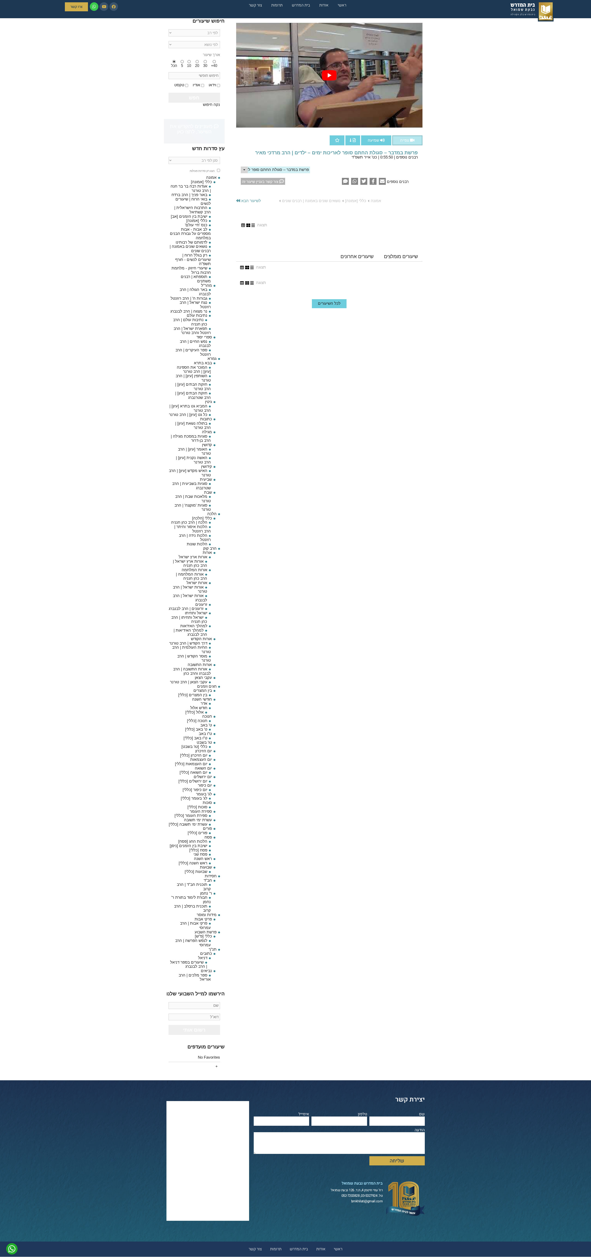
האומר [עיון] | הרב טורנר (194, 451)
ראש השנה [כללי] (193, 863)
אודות (324, 5)
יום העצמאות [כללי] (191, 764)
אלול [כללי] (194, 712)
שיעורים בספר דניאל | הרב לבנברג (188, 964)
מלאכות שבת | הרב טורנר (193, 498)
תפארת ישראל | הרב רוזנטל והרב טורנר (192, 330)
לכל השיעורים (329, 303)
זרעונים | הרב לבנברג (186, 608)
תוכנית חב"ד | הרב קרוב (194, 886)
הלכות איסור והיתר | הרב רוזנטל (192, 529)
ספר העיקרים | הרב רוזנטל (193, 352)
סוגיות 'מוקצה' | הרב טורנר (193, 507)
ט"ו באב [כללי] (195, 738)
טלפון (362, 1114)
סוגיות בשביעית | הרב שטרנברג (191, 485)
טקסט (179, 85)
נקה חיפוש (211, 104)
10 (189, 66)
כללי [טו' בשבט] (194, 746)
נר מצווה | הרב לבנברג (188, 311)
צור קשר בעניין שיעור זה (260, 182)
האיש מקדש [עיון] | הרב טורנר (190, 473)
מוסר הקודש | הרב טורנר (194, 658)
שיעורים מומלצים (401, 256)
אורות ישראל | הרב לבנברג (190, 598)
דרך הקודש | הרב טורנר (188, 643)
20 (197, 66)
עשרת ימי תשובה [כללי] (188, 824)
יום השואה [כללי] (193, 772)
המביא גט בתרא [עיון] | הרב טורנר (190, 408)
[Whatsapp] (94, 6)
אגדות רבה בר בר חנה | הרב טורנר (191, 188)
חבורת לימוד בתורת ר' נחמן (191, 899)
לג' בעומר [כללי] (194, 798)
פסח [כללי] (198, 850)
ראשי (342, 5)
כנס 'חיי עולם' (196, 225)
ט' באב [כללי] (196, 729)
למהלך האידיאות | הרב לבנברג (190, 632)
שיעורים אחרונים (357, 256)
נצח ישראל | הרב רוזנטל (195, 304)
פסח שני (200, 854)
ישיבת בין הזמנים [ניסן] (188, 846)
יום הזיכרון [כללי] (193, 755)
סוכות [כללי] (197, 807)
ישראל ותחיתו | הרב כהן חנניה (189, 619)
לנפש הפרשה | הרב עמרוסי (193, 942)
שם (422, 1114)
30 (205, 66)
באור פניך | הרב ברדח (189, 195)
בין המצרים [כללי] (192, 695)
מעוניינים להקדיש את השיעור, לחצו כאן (192, 129)
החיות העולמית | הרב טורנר (191, 649)
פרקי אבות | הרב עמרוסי (195, 925)
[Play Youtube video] (329, 75)
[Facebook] (113, 6)
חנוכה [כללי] (197, 721)
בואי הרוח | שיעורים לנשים (193, 201)
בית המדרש (301, 5)
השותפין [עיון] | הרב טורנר (193, 378)
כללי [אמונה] (355, 201)
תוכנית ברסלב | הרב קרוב (192, 908)
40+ (214, 66)
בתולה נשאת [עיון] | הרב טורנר (193, 425)
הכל (174, 66)
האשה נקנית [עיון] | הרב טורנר (193, 460)
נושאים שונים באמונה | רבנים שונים (311, 201)
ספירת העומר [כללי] (191, 815)
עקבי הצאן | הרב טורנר (188, 682)
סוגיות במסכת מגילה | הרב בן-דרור (191, 438)
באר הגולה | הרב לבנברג (195, 291)
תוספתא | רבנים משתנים (196, 279)
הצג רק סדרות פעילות (202, 171)
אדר (204, 703)
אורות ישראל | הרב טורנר (190, 589)
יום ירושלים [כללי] (192, 781)
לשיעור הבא (250, 201)
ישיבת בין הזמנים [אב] (189, 216)
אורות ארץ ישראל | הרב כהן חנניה (190, 563)
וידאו (212, 85)
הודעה (420, 1130)
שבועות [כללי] (196, 871)
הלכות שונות (197, 544)
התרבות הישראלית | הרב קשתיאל (192, 210)
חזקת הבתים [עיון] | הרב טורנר (193, 386)
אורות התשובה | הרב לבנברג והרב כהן (192, 671)
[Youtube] (104, 6)
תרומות (277, 5)
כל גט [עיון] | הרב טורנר (188, 414)
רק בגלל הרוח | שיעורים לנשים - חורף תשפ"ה (193, 259)
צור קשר (255, 5)
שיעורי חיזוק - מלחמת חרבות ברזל (191, 270)
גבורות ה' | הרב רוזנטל (189, 298)
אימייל (304, 1114)
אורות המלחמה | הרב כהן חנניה (191, 576)
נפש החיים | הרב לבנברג (195, 343)
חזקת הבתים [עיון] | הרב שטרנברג (193, 395)
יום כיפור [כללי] (195, 790)
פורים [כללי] (197, 833)
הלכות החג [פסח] (192, 841)
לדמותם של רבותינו (191, 242)
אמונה (376, 201)
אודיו (196, 85)
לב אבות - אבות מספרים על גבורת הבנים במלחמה (190, 233)
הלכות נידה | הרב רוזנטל (195, 537)
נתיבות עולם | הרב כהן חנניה (190, 322)
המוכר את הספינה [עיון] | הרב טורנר (194, 369)
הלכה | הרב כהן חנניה (189, 522)
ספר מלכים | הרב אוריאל (195, 977)
